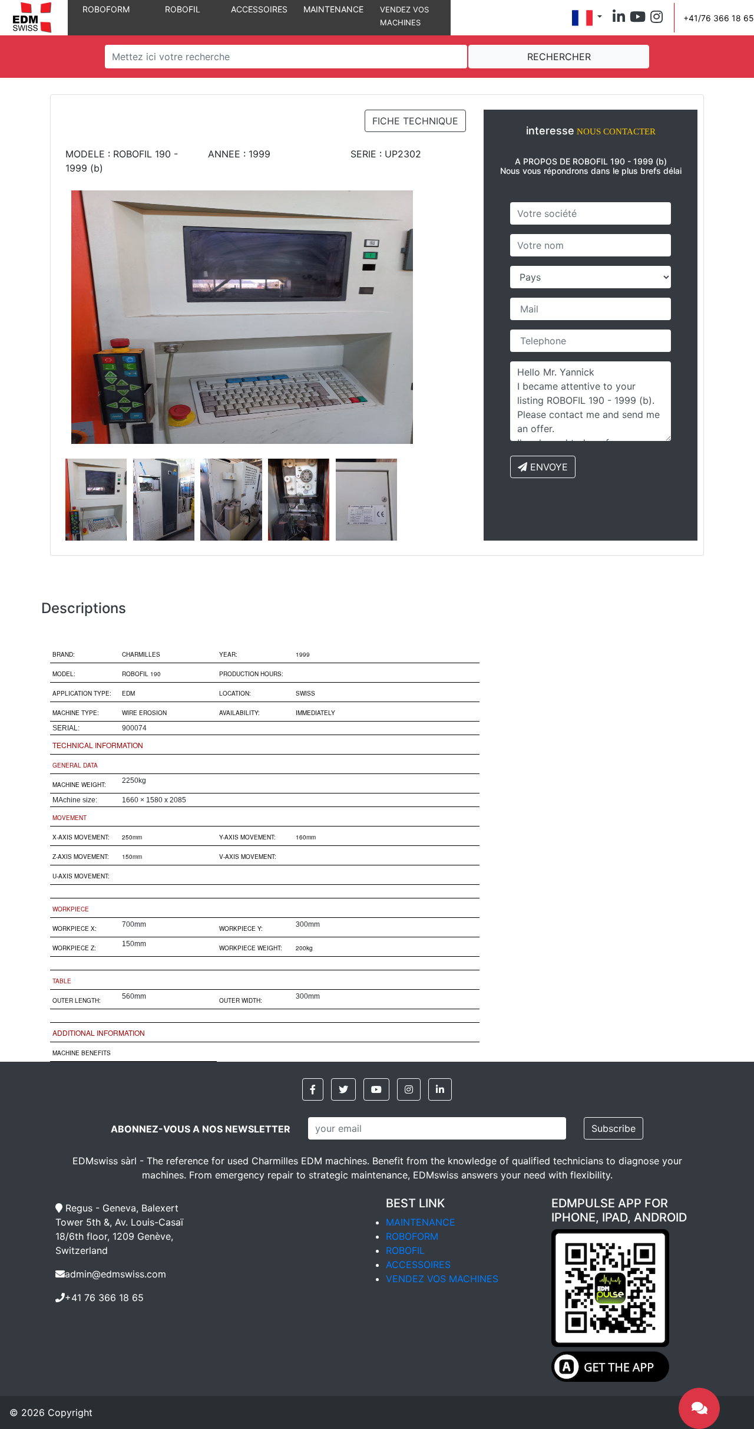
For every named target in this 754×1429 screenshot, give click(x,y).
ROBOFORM (106, 9)
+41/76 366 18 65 (718, 18)
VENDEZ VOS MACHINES (442, 1279)
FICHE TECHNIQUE (415, 121)
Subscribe (613, 1128)
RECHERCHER (559, 56)
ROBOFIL (182, 9)
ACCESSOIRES (259, 9)
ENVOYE (547, 467)
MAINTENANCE (333, 9)
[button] (619, 17)
